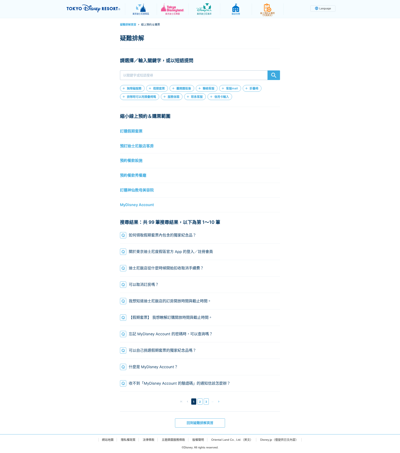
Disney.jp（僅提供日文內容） (279, 439)
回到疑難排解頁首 (200, 423)
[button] (132, 88)
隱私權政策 (128, 439)
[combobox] (200, 75)
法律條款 (148, 439)
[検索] (274, 75)
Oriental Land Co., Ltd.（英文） (232, 439)
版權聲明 (198, 439)
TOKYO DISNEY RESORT (93, 9)
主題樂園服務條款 (173, 439)
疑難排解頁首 (128, 24)
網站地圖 (108, 439)
